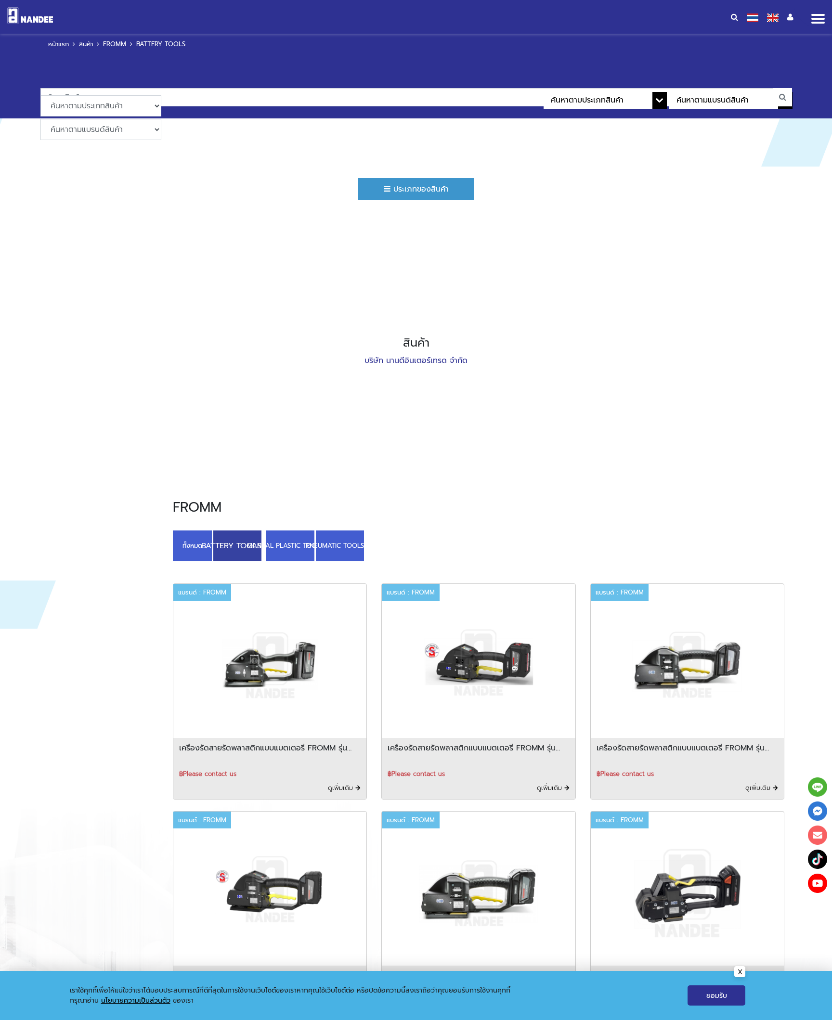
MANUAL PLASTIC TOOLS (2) (287, 545)
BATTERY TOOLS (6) (237, 545)
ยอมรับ (716, 996)
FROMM (114, 44)
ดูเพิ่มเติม (341, 785)
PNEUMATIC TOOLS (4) (336, 545)
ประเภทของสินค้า (419, 189)
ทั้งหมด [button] (192, 545)
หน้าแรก (58, 44)
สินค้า (86, 44)
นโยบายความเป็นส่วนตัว (135, 1000)
